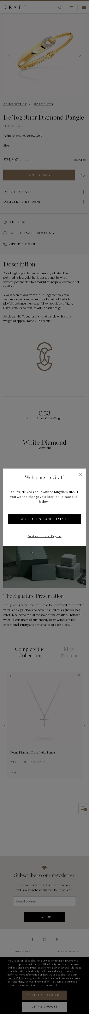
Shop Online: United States (44, 519)
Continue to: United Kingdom (44, 536)
